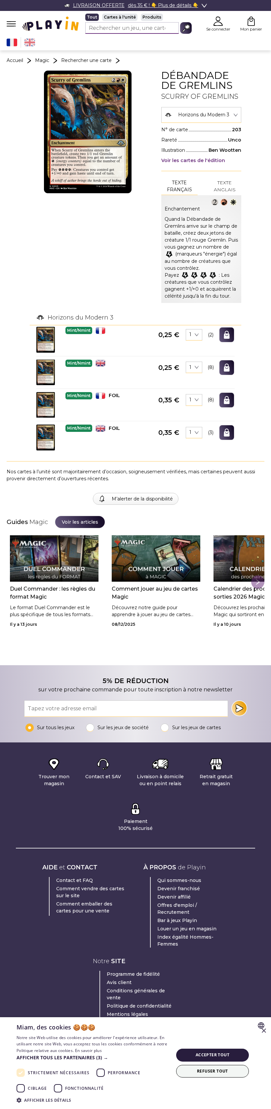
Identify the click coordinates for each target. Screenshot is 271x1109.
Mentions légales (127, 1014)
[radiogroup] (138, 17)
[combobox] (201, 115)
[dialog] (135, 1063)
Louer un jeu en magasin (186, 929)
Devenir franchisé (178, 889)
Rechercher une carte (86, 60)
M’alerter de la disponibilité (142, 499)
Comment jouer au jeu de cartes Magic (155, 593)
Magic (42, 60)
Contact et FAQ (74, 880)
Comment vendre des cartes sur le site (90, 892)
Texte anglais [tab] (225, 186)
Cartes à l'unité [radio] (120, 17)
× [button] (263, 1030)
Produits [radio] (151, 17)
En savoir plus (88, 1050)
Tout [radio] (92, 17)
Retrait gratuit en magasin (216, 780)
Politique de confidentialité (139, 1006)
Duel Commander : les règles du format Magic (52, 593)
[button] (45, 339)
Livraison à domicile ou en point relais (160, 780)
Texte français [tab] (179, 186)
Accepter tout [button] (212, 1055)
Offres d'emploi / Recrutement (177, 908)
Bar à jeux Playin (177, 920)
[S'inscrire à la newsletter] (239, 708)
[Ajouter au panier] (227, 335)
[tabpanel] (201, 249)
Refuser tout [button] (212, 1071)
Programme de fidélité (133, 974)
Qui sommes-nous (179, 880)
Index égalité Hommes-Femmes (185, 940)
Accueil (15, 60)
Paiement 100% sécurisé (135, 824)
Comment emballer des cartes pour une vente (84, 907)
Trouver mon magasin (53, 780)
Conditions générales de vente (136, 994)
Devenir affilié (174, 897)
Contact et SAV (103, 777)
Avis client (119, 982)
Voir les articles (80, 522)
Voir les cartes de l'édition (193, 160)
